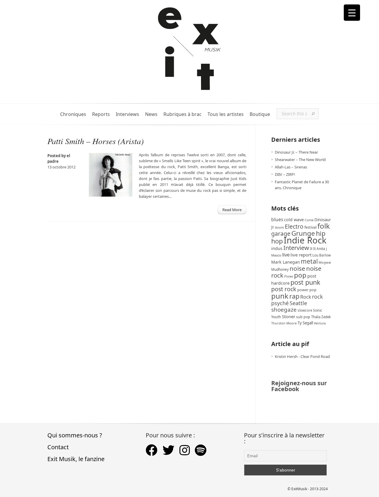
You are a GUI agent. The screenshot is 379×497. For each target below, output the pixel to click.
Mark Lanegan (285, 262)
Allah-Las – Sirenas (291, 167)
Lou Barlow (321, 255)
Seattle (298, 303)
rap (294, 296)
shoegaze (284, 309)
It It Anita (317, 248)
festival (310, 227)
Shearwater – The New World (300, 159)
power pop (307, 289)
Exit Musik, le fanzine (76, 459)
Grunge (303, 233)
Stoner (288, 316)
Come (309, 220)
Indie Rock (305, 240)
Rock (305, 297)
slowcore (305, 310)
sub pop (303, 316)
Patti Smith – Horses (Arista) (95, 140)
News (151, 114)
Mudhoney (280, 269)
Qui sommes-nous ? (74, 435)
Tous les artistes (226, 114)
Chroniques (73, 114)
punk (279, 296)
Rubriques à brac (182, 114)
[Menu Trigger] (352, 12)
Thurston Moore (284, 323)
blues (277, 219)
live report (300, 255)
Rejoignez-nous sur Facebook (299, 386)
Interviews (127, 114)
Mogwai (325, 262)
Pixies (288, 276)
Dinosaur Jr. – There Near (296, 152)
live (286, 254)
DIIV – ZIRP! (285, 174)
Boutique (260, 114)
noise (297, 268)
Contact (58, 447)
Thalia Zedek (321, 317)
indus (276, 248)
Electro (294, 226)
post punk (305, 282)
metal (309, 261)
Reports (101, 114)
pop (300, 275)
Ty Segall (305, 323)
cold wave (294, 219)
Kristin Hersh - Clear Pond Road (302, 356)
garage (280, 234)
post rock (283, 289)
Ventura (320, 323)
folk (323, 226)
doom (279, 227)
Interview (296, 248)
